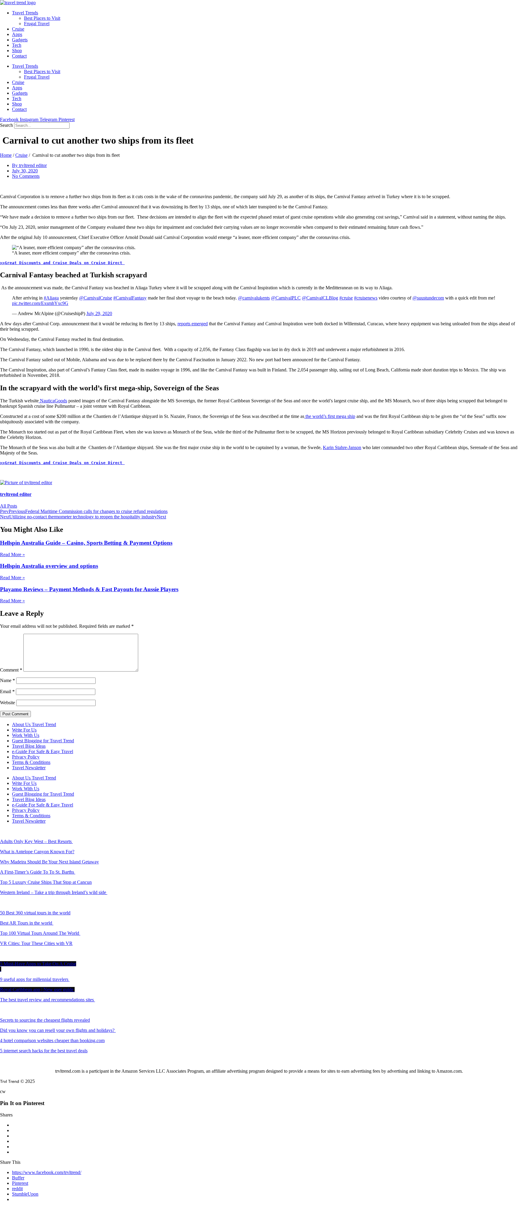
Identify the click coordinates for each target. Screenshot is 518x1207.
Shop (17, 50)
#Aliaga (51, 297)
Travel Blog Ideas (29, 746)
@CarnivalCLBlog (320, 297)
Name (7, 680)
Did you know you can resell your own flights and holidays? (58, 1030)
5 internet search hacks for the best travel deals (44, 1050)
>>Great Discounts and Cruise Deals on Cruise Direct (62, 263)
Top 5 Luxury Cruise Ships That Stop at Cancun (46, 882)
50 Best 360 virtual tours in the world (35, 912)
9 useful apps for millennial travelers (35, 979)
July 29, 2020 (99, 313)
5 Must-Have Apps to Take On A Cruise (38, 963)
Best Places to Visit (42, 18)
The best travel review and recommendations (47, 999)
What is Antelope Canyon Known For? (37, 851)
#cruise (346, 297)
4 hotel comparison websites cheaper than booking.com (52, 1040)
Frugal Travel (36, 23)
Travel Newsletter (29, 767)
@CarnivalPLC (286, 297)
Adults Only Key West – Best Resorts (36, 841)
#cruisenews (365, 297)
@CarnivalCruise (95, 297)
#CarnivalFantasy (130, 297)
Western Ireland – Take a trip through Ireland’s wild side (53, 892)
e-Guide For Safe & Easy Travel (42, 751)
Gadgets (20, 39)
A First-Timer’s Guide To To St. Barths (37, 872)
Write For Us (24, 729)
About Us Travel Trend (34, 724)
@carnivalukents (254, 297)
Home (6, 155)
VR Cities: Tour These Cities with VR (36, 943)
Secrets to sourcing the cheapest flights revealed (45, 1020)
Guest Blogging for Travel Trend (43, 740)
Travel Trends (25, 12)
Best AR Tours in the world (26, 922)
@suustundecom (428, 297)
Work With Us (25, 735)
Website (7, 702)
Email (7, 691)
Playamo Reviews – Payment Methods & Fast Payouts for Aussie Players (89, 589)
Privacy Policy (26, 756)
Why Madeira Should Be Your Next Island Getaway (49, 861)
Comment (11, 669)
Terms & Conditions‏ (31, 762)
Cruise (18, 28)
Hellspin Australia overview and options (49, 566)
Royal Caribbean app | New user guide (37, 989)
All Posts (8, 505)
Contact (19, 55)
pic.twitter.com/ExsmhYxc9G (40, 303)
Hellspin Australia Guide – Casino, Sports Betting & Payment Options (86, 543)
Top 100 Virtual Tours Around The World (40, 933)
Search (6, 125)
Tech (16, 45)
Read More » (12, 554)
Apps (17, 34)
